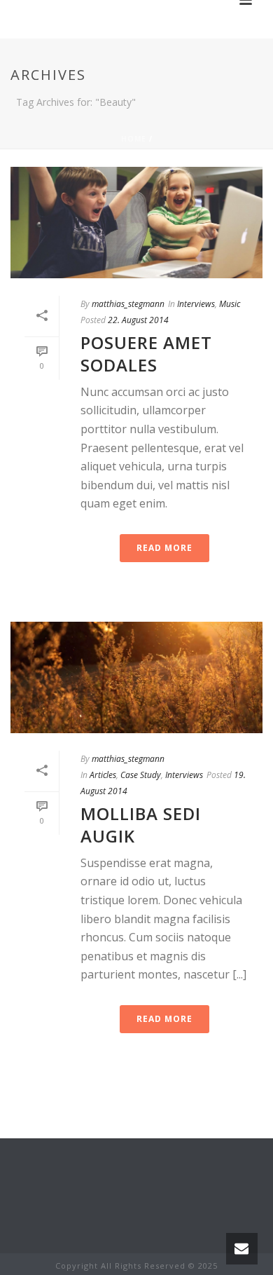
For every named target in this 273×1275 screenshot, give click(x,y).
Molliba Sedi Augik (140, 824)
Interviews (196, 304)
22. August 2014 (138, 320)
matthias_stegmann (128, 304)
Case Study (140, 775)
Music (229, 304)
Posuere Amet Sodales (146, 353)
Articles (103, 775)
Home (133, 139)
